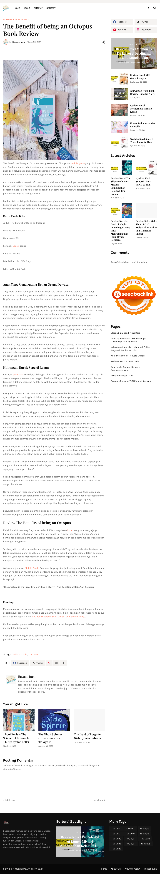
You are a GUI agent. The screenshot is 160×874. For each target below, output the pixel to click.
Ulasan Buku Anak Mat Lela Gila (142, 125)
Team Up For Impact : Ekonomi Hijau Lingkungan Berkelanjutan (128, 340)
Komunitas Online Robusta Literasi (128, 355)
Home (17, 8)
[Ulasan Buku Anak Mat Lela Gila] (119, 127)
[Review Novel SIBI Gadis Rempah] (119, 78)
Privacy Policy (132, 869)
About (27, 8)
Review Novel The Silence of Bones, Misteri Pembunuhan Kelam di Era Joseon (120, 186)
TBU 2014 (116, 828)
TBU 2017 (116, 833)
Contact (50, 8)
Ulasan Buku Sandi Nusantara (125, 333)
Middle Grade (22, 20)
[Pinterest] (49, 663)
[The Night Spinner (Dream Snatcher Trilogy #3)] (54, 720)
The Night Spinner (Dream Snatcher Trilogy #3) (50, 738)
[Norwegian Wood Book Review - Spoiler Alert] (119, 94)
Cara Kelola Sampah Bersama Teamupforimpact (125, 368)
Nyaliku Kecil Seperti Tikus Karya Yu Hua (141, 140)
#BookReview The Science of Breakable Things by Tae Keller (16, 738)
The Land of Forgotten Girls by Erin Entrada (88, 736)
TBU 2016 (144, 828)
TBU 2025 (145, 843)
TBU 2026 (116, 848)
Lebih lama (97, 800)
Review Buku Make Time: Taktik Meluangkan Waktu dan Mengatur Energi (146, 227)
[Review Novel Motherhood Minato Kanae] (119, 110)
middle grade (78, 163)
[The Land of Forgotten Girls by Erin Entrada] (89, 720)
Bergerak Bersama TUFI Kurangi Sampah (131, 381)
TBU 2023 (116, 843)
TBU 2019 (144, 833)
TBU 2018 (130, 833)
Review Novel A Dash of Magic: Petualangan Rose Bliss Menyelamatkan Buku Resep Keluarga (120, 230)
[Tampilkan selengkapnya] (63, 663)
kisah (70, 530)
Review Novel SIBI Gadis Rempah (140, 77)
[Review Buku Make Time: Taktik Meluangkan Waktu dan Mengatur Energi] (146, 210)
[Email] (56, 663)
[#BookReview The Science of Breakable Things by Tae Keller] (19, 720)
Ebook (16, 245)
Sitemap (38, 8)
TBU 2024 (131, 843)
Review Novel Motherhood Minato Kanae (141, 108)
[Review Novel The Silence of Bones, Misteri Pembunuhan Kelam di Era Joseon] (121, 167)
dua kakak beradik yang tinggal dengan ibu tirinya (58, 616)
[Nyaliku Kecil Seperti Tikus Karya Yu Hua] (119, 142)
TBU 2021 (34, 654)
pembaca (18, 374)
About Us (116, 869)
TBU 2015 (130, 828)
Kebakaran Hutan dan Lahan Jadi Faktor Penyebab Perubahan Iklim (130, 349)
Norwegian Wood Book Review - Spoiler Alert (142, 92)
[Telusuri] (154, 8)
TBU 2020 (116, 838)
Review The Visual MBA (122, 375)
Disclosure (150, 869)
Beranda (7, 20)
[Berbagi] (103, 42)
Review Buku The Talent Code (125, 361)
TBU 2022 (145, 838)
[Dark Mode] (149, 8)
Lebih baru (10, 800)
